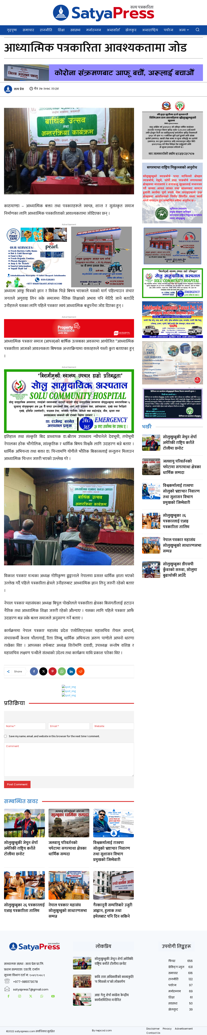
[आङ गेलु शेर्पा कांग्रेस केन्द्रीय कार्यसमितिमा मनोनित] (82, 999)
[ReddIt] (80, 671)
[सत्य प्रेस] (8, 89)
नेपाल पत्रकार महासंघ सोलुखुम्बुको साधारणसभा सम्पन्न (68, 911)
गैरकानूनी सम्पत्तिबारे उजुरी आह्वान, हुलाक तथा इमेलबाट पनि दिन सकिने (112, 911)
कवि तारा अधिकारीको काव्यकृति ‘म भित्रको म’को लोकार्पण (114, 979)
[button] (197, 29)
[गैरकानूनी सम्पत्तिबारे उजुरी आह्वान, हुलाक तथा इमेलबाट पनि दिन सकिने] (113, 885)
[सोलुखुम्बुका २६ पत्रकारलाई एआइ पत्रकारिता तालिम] (24, 885)
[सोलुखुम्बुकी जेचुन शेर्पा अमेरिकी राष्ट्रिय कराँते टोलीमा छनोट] (24, 823)
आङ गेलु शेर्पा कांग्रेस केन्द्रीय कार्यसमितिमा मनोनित (112, 997)
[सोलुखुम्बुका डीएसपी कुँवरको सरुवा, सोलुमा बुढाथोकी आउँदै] (151, 569)
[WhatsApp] (62, 671)
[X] (43, 671)
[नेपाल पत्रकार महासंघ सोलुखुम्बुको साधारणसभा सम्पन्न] (69, 885)
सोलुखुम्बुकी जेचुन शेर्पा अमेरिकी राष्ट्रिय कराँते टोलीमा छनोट (21, 848)
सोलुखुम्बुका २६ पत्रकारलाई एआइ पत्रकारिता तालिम (24, 908)
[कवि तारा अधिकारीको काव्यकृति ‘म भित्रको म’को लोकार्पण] (82, 981)
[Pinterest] (53, 671)
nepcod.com (104, 1030)
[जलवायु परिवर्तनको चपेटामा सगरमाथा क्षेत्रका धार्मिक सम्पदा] (69, 823)
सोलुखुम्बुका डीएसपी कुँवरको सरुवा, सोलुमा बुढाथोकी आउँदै (180, 570)
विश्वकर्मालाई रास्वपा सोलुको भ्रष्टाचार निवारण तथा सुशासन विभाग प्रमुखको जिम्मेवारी (111, 851)
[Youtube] (52, 996)
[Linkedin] (71, 671)
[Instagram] (19, 996)
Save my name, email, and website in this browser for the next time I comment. (54, 736)
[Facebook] (34, 671)
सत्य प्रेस (19, 89)
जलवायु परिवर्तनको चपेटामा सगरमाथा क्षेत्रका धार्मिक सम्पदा (68, 848)
